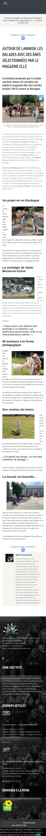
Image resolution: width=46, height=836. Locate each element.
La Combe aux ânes (26, 155)
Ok (37, 835)
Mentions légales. (29, 822)
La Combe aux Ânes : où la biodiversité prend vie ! (20, 725)
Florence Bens (26, 555)
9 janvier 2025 (18, 729)
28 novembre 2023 (19, 768)
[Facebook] (23, 38)
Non (39, 835)
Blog (13, 712)
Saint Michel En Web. (19, 825)
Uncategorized (21, 712)
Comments (16, 742)
